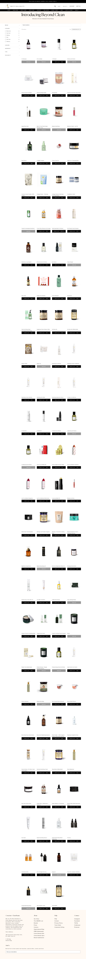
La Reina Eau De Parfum (27, 464)
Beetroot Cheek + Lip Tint (72, 126)
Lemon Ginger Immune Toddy (58, 464)
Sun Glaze (24, 837)
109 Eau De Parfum (71, 58)
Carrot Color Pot (55, 160)
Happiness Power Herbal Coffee (43, 329)
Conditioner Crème (71, 194)
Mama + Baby (54, 10)
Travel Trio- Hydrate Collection (73, 871)
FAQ (56, 918)
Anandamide (54, 92)
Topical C (54, 871)
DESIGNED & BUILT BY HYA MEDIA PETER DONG (17, 957)
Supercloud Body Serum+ (42, 837)
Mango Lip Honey (70, 498)
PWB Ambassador (39, 931)
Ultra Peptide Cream (41, 905)
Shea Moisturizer (70, 769)
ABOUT (77, 10)
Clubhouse (77, 925)
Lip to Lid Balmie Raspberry (27, 498)
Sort (70, 29)
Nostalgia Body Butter (71, 566)
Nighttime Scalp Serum (26, 566)
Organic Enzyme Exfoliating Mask (28, 633)
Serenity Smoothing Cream (42, 769)
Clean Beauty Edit (39, 933)
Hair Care (31, 10)
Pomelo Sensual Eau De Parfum (58, 667)
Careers (36, 927)
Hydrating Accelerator (56, 363)
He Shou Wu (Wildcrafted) (72, 329)
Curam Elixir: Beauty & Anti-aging (43, 228)
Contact (57, 920)
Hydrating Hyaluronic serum (57, 397)
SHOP (8, 10)
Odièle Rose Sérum (56, 599)
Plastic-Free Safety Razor (27, 667)
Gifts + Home (69, 10)
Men (62, 10)
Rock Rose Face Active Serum (28, 735)
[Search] (55, 6)
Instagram (77, 918)
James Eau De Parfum (71, 430)
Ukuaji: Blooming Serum (26, 905)
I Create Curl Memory (71, 397)
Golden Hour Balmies (41, 295)
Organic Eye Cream (41, 633)
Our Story (36, 918)
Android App (9, 940)
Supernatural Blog (39, 929)
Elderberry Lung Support (26, 262)
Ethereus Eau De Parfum (42, 262)
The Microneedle (25, 871)
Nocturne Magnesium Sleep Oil (58, 566)
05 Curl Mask (39, 58)
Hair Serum (69, 295)
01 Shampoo (24, 58)
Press (35, 925)
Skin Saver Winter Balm (26, 803)
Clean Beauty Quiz (39, 935)
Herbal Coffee (24, 363)
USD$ (59, 6)
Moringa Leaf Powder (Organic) (43, 531)
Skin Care (15, 10)
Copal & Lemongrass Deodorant (28, 228)
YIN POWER (54, 905)
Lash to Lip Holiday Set (41, 464)
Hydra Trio (39, 363)
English (65, 6)
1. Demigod (54, 58)
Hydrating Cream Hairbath (27, 397)
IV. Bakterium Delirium (56, 430)
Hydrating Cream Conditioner (73, 363)
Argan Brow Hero (25, 126)
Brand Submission (39, 937)
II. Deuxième (24, 430)
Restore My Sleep (40, 701)
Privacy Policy (59, 923)
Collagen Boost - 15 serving (42, 194)
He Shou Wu (54, 329)
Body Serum (24, 160)
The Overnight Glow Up (41, 871)
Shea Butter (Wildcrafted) (57, 769)
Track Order (58, 925)
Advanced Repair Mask (41, 92)
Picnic (68, 633)
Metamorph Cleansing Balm (27, 531)
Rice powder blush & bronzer (58, 701)
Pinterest (76, 927)
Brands (36, 923)
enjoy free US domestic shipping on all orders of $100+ (43, 1)
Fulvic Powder (70, 262)
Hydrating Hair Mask (41, 397)
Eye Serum (54, 262)
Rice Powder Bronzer (71, 701)
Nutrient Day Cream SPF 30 (27, 599)
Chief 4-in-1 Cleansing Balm (73, 160)
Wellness (46, 10)
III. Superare (39, 430)
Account (72, 6)
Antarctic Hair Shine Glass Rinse (73, 92)
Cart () (78, 6)
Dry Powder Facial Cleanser (73, 228)
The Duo (69, 837)
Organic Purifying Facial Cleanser (59, 633)
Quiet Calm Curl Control (72, 667)
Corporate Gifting (59, 927)
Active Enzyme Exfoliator (27, 92)
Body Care (23, 10)
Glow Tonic (24, 295)
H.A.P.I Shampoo (55, 295)
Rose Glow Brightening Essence (43, 735)
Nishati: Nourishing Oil (41, 566)
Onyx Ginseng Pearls (71, 599)
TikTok (76, 923)
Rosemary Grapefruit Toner (72, 735)
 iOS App (8, 939)
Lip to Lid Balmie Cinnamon (73, 464)
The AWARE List (38, 920)
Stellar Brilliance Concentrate (58, 803)
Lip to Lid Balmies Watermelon (43, 498)
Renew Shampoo (25, 701)
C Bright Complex (40, 160)
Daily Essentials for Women (57, 228)
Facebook (77, 920)
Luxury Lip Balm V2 (56, 498)
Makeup (39, 10)
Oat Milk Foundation (41, 599)
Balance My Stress (56, 126)
